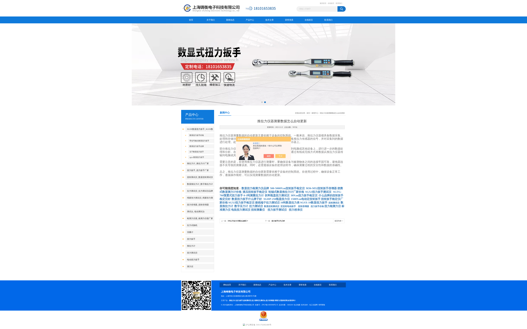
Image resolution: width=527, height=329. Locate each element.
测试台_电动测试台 (196, 211)
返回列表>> (339, 221)
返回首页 (323, 3)
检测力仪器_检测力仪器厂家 (200, 218)
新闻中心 (315, 113)
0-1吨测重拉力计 (254, 195)
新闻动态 (230, 20)
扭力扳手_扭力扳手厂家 (198, 170)
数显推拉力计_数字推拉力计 (200, 184)
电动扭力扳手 (193, 260)
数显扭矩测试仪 (271, 206)
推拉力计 (191, 246)
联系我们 (339, 3)
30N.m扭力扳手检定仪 (304, 195)
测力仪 (190, 266)
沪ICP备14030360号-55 (270, 305)
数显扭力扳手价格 (197, 135)
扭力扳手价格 (317, 206)
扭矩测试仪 (334, 203)
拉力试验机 (192, 225)
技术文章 (269, 20)
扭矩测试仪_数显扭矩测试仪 (200, 177)
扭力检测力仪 (332, 206)
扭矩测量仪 (258, 209)
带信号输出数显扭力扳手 (199, 141)
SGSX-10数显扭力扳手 (313, 202)
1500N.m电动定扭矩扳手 (306, 198)
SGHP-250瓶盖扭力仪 (277, 198)
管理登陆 (321, 305)
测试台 (262, 300)
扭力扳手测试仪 (277, 209)
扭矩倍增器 (303, 206)
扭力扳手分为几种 (278, 221)
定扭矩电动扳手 (288, 206)
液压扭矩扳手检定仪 (255, 191)
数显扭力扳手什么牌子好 (247, 198)
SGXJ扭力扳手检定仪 (241, 202)
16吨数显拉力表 (290, 202)
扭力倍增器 (270, 300)
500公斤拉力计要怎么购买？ (238, 221)
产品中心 (250, 20)
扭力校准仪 (296, 209)
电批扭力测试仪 (240, 209)
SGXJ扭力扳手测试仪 (318, 191)
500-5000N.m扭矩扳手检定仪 (287, 188)
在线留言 (331, 3)
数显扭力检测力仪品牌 (255, 188)
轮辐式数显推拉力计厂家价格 (286, 191)
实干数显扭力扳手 (197, 152)
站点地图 (297, 305)
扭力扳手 (191, 239)
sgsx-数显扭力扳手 (197, 157)
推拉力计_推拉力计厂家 (198, 163)
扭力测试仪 (192, 253)
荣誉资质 (289, 20)
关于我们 (211, 20)
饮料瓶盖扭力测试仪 (277, 195)
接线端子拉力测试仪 (267, 202)
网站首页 (227, 285)
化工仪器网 (313, 305)
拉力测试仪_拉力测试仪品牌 (200, 191)
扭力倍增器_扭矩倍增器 (198, 205)
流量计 (190, 232)
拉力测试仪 (256, 300)
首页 (191, 20)
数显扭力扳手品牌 (197, 146)
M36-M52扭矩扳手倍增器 (321, 188)
